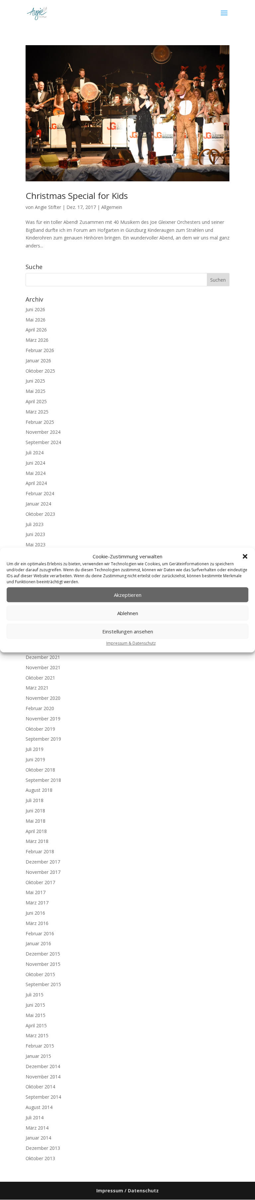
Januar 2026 (38, 360)
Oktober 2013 (40, 1158)
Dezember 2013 (43, 1148)
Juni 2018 (35, 810)
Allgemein (111, 207)
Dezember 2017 (43, 862)
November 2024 (43, 432)
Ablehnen (127, 613)
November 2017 (43, 872)
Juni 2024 (35, 463)
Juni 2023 (35, 534)
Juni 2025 (35, 381)
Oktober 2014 (40, 1086)
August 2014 (39, 1107)
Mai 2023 (35, 544)
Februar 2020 (40, 708)
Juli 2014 (34, 1117)
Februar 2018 (40, 851)
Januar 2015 (38, 1056)
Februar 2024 (40, 493)
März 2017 (37, 902)
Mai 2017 (35, 892)
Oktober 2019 (40, 729)
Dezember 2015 (43, 954)
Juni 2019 (35, 759)
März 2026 (37, 340)
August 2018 (39, 790)
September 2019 (43, 739)
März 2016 (37, 923)
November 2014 (43, 1076)
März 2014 (37, 1128)
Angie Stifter (48, 207)
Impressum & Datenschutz (131, 643)
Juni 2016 (35, 913)
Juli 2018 (34, 800)
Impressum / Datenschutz (127, 1190)
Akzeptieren (127, 595)
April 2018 (36, 831)
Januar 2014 (38, 1138)
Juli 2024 (34, 452)
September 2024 (43, 442)
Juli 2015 (34, 994)
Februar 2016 (40, 933)
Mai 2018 (35, 821)
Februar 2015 (40, 1046)
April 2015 (36, 1025)
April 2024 (36, 483)
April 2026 (36, 329)
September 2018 (43, 780)
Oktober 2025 (40, 371)
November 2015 (43, 964)
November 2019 (43, 718)
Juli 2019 (34, 749)
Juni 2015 (35, 1005)
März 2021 (37, 688)
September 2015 (43, 984)
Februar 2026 (40, 350)
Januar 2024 (38, 504)
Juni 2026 (35, 309)
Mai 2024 (35, 473)
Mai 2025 (35, 391)
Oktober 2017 (40, 882)
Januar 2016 (38, 943)
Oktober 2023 (40, 514)
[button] (245, 556)
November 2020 (43, 698)
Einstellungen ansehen (127, 631)
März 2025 (37, 412)
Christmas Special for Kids (77, 196)
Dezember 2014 (43, 1066)
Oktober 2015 (40, 974)
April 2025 (36, 401)
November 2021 (43, 667)
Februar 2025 (40, 422)
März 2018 (37, 841)
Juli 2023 (34, 524)
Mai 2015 (35, 1015)
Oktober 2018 (40, 770)
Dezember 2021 (43, 657)
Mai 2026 (35, 320)
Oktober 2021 (40, 678)
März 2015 (37, 1035)
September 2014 (43, 1097)
